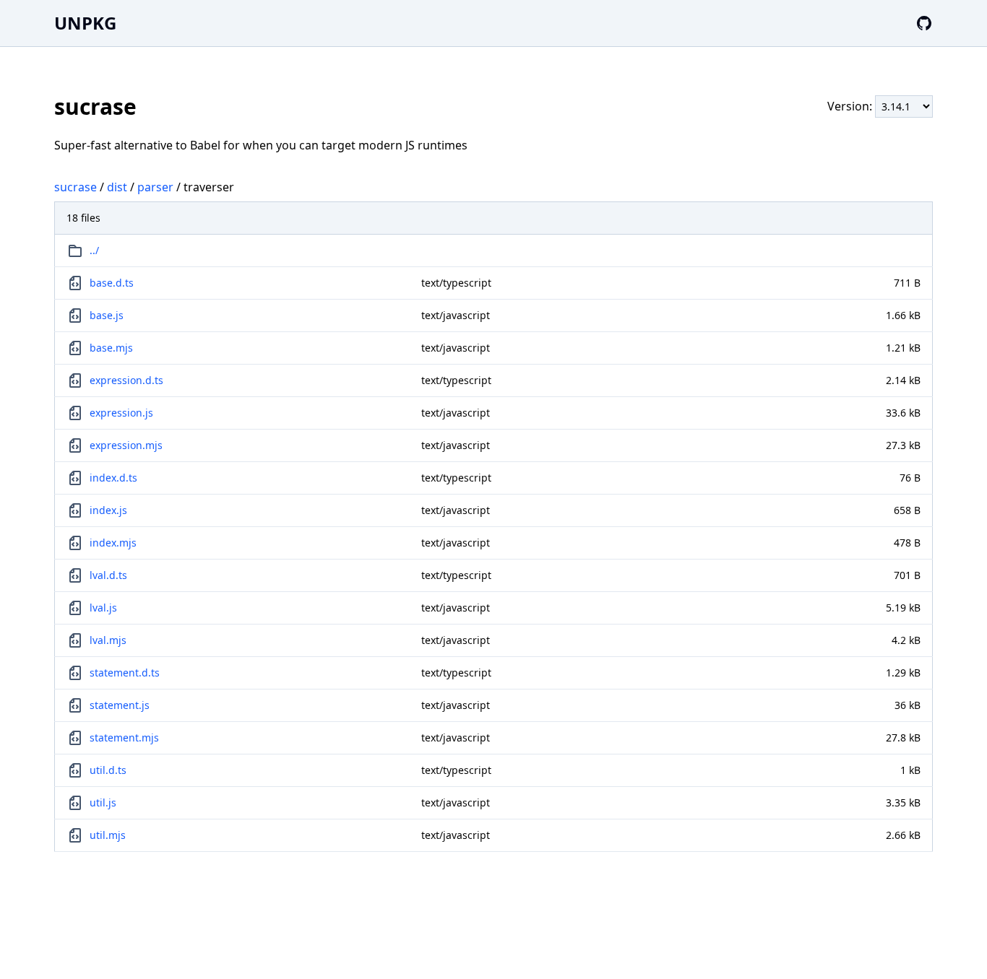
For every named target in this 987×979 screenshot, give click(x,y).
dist (117, 187)
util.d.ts (108, 770)
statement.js (120, 705)
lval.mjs (108, 640)
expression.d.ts (126, 380)
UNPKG (85, 23)
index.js (108, 510)
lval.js (103, 607)
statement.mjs (124, 737)
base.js (107, 315)
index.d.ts (113, 477)
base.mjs (111, 347)
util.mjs (108, 835)
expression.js (121, 412)
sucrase (75, 187)
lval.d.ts (108, 575)
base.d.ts (112, 283)
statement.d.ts (125, 672)
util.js (103, 802)
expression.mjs (126, 445)
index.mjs (113, 542)
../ (94, 250)
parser (155, 187)
